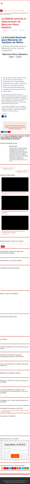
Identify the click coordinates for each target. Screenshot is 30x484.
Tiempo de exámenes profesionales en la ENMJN (14, 10)
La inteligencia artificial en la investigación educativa (21, 171)
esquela (7, 137)
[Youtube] (15, 468)
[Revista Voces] (15, 4)
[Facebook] (7, 468)
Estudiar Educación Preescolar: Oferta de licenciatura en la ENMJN (13, 232)
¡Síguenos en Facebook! (7, 416)
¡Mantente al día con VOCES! (9, 439)
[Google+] (5, 468)
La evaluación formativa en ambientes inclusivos (9, 168)
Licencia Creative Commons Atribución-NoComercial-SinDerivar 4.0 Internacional (15, 127)
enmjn (2, 137)
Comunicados (7, 13)
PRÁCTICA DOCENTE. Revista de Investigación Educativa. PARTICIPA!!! (12, 355)
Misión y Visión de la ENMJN (9, 293)
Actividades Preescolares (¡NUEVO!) (11, 408)
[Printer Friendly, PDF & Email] (5, 33)
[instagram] (20, 468)
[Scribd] (23, 468)
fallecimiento (14, 137)
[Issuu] (25, 468)
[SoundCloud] (17, 468)
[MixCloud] (28, 468)
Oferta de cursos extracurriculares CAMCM (14, 193)
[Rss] (2, 468)
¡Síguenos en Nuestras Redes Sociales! (12, 465)
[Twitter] (10, 468)
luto (20, 137)
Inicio (1, 13)
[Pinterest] (12, 468)
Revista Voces (6, 30)
